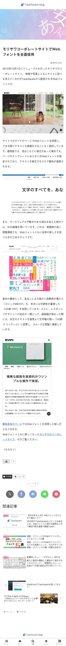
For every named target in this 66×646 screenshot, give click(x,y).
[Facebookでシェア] (21, 494)
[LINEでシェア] (45, 494)
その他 (8, 476)
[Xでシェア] (10, 494)
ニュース (20, 476)
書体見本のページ (12, 424)
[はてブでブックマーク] (33, 494)
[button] (59, 484)
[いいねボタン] (6, 461)
